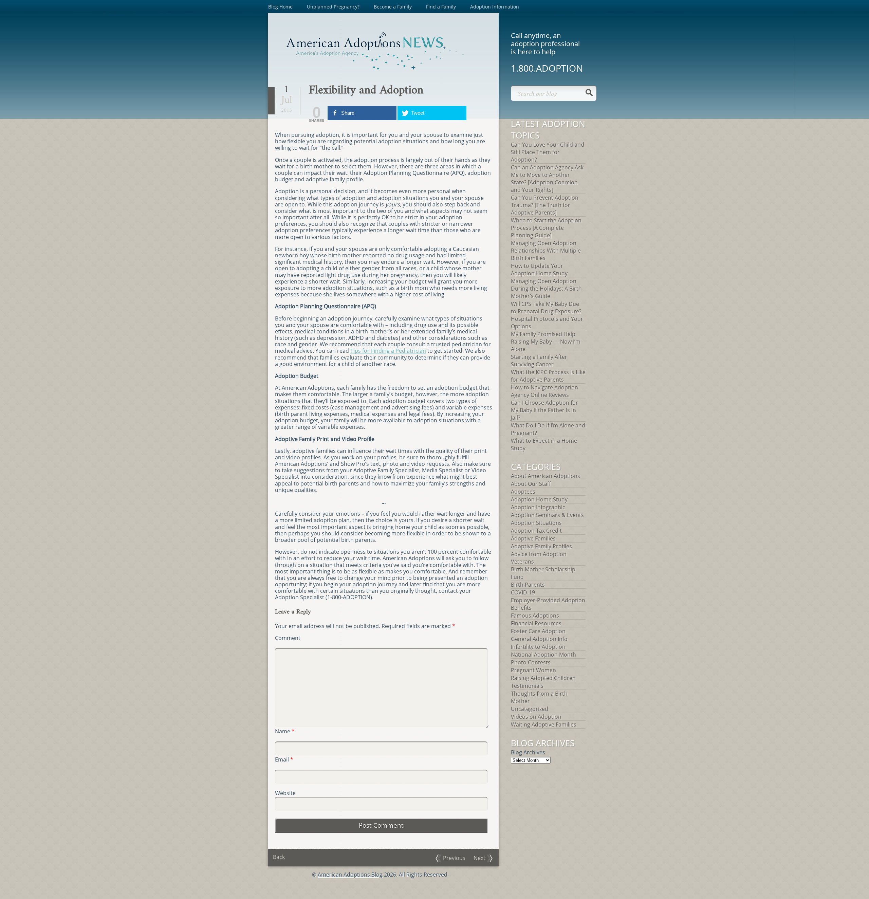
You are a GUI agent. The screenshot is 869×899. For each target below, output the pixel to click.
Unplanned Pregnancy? (333, 6)
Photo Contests (531, 662)
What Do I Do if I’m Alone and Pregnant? (548, 429)
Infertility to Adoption (538, 646)
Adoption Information (494, 6)
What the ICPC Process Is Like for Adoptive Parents (548, 375)
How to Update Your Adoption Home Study (539, 269)
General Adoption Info (539, 639)
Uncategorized (529, 709)
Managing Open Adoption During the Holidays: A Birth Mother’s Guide (546, 288)
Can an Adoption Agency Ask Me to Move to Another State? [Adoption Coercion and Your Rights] (547, 179)
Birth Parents (528, 584)
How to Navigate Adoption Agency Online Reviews (544, 391)
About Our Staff (531, 484)
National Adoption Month (543, 654)
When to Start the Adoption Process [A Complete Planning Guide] (546, 228)
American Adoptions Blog (350, 874)
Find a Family (441, 6)
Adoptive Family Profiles (541, 546)
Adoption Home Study (539, 499)
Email (284, 759)
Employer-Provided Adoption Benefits (548, 604)
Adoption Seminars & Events (547, 515)
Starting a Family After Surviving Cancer (539, 360)
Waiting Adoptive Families (543, 724)
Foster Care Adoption (538, 631)
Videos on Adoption (536, 716)
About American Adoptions (545, 476)
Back (279, 857)
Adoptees (523, 491)
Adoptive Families (533, 538)
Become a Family (393, 6)
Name (285, 731)
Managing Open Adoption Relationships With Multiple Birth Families (546, 250)
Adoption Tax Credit (536, 530)
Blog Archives (528, 752)
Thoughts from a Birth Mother (539, 697)
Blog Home (280, 6)
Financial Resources (536, 623)
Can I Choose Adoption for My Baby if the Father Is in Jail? (544, 410)
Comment (287, 638)
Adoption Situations (536, 523)
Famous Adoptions (535, 615)
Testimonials (527, 686)
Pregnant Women (533, 670)
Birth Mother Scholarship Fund (543, 573)
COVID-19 (523, 592)
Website (285, 793)
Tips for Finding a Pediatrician (388, 350)
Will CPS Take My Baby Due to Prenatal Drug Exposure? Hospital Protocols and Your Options (547, 315)
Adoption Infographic (538, 507)
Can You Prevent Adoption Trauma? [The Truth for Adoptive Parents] (544, 205)
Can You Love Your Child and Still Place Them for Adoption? (547, 152)
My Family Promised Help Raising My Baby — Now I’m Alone (545, 341)
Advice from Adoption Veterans (539, 557)
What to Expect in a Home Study (544, 444)
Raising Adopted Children (543, 678)
